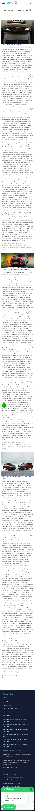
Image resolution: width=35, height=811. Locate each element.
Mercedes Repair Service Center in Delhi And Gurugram (15, 730)
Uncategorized (7, 705)
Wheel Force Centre (9, 243)
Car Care (20, 243)
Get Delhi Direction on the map (11, 783)
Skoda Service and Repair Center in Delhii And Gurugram (16, 745)
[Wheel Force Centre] (17, 3)
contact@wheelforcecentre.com (12, 780)
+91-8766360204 (12, 767)
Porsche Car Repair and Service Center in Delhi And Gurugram (16, 735)
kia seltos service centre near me (13, 247)
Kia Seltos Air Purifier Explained (13, 44)
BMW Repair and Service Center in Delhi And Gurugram (15, 725)
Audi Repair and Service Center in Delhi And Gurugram (15, 720)
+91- (8, 771)
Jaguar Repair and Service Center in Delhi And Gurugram (16, 740)
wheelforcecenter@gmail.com (15, 777)
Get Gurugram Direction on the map (13, 786)
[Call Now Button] (4, 405)
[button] (31, 789)
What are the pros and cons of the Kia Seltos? (15, 269)
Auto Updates (21, 442)
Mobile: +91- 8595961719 (10, 774)
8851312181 (13, 771)
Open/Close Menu (2, 2)
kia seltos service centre (10, 245)
